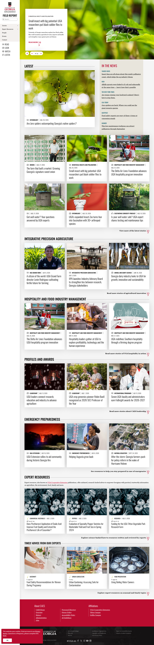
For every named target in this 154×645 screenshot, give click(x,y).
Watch (7, 51)
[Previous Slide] (32, 53)
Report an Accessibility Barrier (124, 631)
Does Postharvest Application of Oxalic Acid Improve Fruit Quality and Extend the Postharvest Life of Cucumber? (44, 527)
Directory (70, 633)
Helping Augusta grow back (81, 456)
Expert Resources (7, 29)
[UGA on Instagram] (84, 641)
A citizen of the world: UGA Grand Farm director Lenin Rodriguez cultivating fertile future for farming (44, 279)
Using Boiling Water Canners (122, 582)
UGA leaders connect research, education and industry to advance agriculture (42, 400)
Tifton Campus (95, 612)
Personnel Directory (69, 610)
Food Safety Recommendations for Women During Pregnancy (44, 584)
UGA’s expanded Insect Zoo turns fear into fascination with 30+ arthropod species (85, 220)
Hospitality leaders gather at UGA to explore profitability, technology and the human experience (86, 342)
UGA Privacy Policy (97, 635)
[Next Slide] (41, 53)
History (38, 615)
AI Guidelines (66, 618)
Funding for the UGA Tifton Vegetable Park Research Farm (128, 525)
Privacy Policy (67, 612)
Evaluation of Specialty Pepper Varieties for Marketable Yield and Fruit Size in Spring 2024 (86, 527)
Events (4, 36)
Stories (4, 25)
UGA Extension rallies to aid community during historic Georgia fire (44, 458)
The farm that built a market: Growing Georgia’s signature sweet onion (43, 170)
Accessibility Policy (68, 615)
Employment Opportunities (99, 631)
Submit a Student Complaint (123, 633)
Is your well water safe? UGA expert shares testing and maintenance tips (127, 218)
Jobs (37, 620)
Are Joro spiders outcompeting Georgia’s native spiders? (52, 123)
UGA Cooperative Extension (57, 482)
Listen (7, 54)
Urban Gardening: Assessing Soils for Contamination (84, 584)
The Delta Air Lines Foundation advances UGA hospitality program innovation (129, 172)
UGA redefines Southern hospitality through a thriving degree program (126, 340)
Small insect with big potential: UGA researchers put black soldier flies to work (85, 174)
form (4, 636)
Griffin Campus (95, 615)
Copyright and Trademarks (99, 633)
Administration (41, 618)
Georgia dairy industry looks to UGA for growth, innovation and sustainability (128, 277)
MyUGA (70, 635)
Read (7, 44)
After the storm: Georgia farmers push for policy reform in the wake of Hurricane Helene (128, 460)
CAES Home (40, 610)
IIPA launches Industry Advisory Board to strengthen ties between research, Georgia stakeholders (86, 282)
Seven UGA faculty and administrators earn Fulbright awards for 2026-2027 (128, 398)
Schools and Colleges (73, 631)
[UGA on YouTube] (87, 641)
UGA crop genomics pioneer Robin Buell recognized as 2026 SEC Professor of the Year (86, 400)
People (4, 32)
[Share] (92, 72)
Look (7, 47)
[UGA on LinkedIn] (90, 641)
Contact (4, 40)
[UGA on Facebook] (78, 641)
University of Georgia (48, 633)
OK (7, 640)
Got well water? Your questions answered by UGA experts (43, 23)
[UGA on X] (81, 641)
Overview (39, 612)
